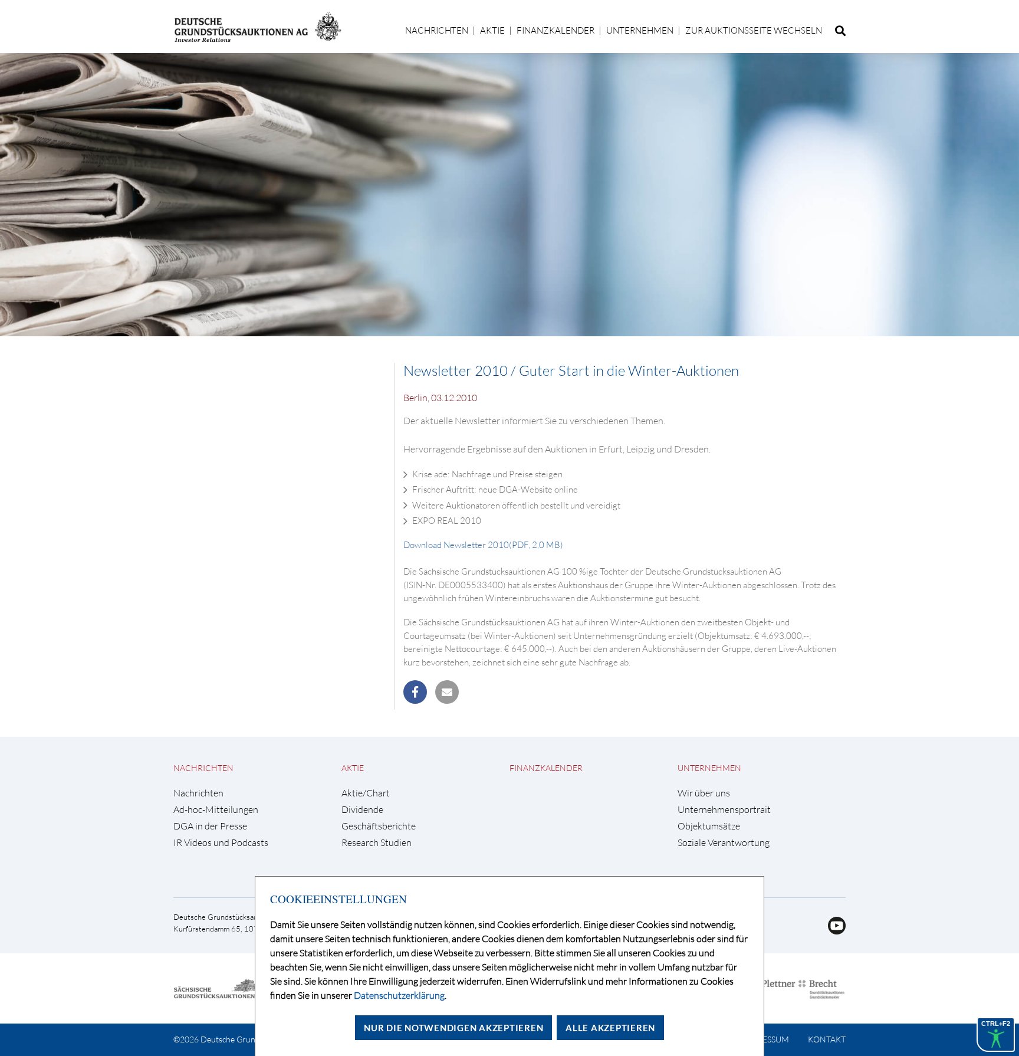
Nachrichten (436, 30)
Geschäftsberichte (378, 826)
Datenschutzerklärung (399, 995)
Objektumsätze (709, 826)
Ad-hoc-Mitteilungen (215, 810)
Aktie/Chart (365, 793)
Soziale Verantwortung (724, 843)
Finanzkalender (555, 30)
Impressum (765, 1039)
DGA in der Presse (210, 826)
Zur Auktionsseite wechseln (753, 30)
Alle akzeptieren (610, 1027)
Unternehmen (639, 30)
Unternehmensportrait (724, 810)
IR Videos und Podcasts (220, 843)
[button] (415, 692)
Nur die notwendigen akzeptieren (453, 1027)
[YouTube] (832, 931)
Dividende (362, 810)
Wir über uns (704, 793)
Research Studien (376, 843)
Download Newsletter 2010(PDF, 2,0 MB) (483, 544)
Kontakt (827, 1039)
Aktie (492, 30)
